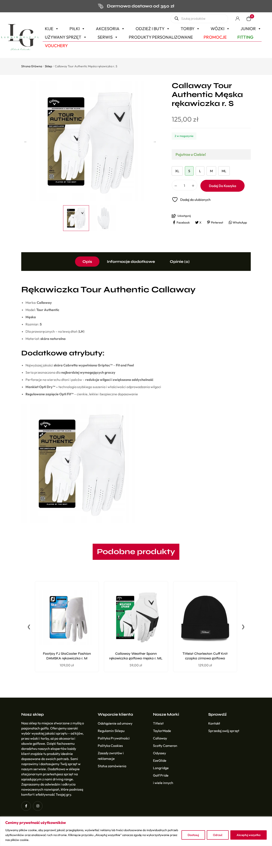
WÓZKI (217, 28)
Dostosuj (193, 835)
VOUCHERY (56, 45)
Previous (25, 141)
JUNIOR (248, 28)
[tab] (87, 261)
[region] (136, 831)
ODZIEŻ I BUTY (150, 28)
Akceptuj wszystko (249, 835)
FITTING (245, 37)
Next (154, 141)
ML (224, 171)
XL (177, 171)
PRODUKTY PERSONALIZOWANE (161, 37)
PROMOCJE (215, 37)
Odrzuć (217, 835)
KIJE (49, 28)
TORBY (187, 28)
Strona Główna (31, 66)
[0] (248, 18)
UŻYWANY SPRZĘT (63, 37)
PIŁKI (74, 28)
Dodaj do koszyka (222, 186)
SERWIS (105, 37)
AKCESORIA (107, 28)
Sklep (48, 66)
